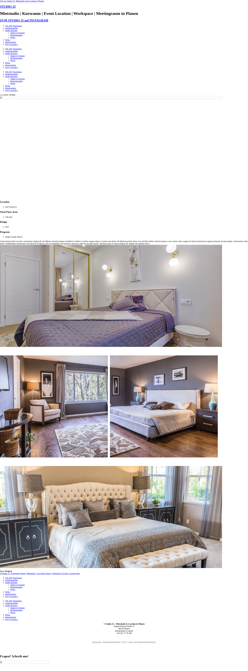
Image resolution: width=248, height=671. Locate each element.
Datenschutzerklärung (112, 642)
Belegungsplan (16, 35)
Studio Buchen (11, 30)
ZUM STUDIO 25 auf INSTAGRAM (24, 20)
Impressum (96, 642)
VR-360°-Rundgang (13, 26)
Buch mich (4, 651)
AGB (124, 642)
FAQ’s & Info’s (11, 44)
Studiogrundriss (11, 28)
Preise (12, 37)
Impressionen (10, 42)
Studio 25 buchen (17, 33)
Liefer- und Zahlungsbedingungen (142, 642)
